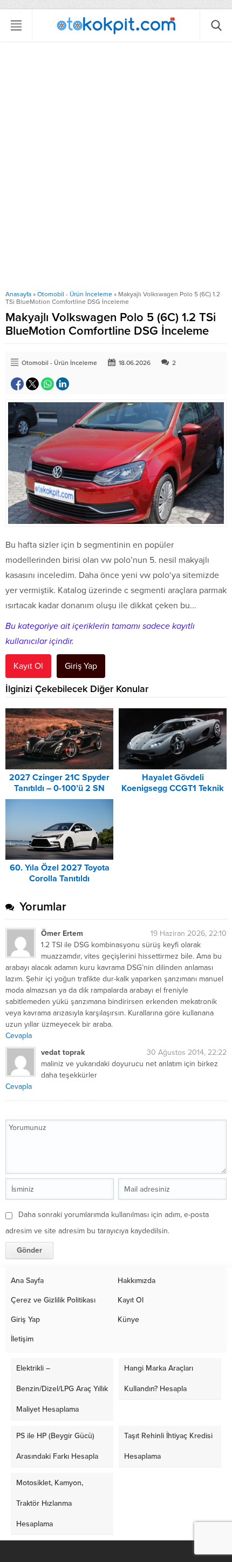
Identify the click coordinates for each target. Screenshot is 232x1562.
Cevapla (18, 1035)
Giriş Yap (81, 666)
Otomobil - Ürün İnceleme (74, 294)
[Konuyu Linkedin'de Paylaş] (62, 383)
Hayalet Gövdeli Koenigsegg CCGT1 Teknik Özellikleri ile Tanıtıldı (172, 788)
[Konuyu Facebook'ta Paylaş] (17, 383)
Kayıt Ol (28, 666)
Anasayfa (18, 294)
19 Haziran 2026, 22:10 (189, 933)
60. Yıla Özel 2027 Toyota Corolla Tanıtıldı (60, 873)
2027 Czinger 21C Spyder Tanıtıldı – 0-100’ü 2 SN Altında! (59, 788)
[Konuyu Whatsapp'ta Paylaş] (47, 383)
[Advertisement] (116, 168)
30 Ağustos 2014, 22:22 (187, 1052)
